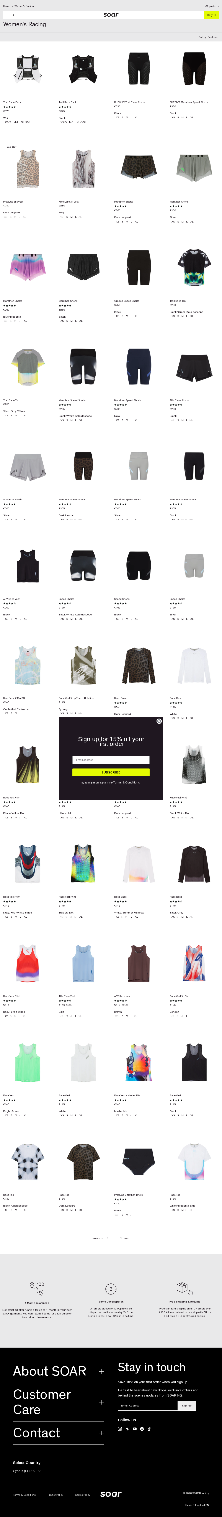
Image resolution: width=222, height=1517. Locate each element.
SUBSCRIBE (111, 772)
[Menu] (6, 15)
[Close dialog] (159, 721)
